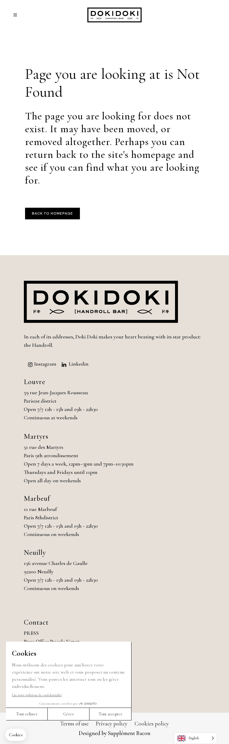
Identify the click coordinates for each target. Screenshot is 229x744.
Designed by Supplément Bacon (114, 733)
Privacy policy (111, 723)
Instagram (45, 364)
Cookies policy (151, 723)
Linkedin (79, 364)
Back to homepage (52, 213)
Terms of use (74, 723)
